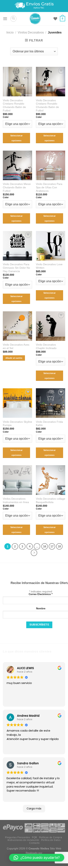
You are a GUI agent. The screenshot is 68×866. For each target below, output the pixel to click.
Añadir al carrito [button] (13, 358)
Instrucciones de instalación (23, 840)
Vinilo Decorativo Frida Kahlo (49, 423)
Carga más (34, 808)
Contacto (34, 843)
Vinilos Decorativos (31, 32)
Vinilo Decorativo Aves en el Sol (16, 346)
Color (6, 117)
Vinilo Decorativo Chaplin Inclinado (46, 346)
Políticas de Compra (50, 837)
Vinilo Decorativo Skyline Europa (17, 423)
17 (51, 546)
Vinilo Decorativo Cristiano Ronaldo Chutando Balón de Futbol (14, 105)
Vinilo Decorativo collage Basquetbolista (50, 500)
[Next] (34, 553)
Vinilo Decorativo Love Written (49, 266)
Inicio (10, 32)
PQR (34, 837)
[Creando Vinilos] (34, 18)
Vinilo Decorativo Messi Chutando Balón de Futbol (17, 187)
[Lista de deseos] (55, 18)
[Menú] (5, 18)
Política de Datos (50, 840)
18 (59, 546)
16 (44, 546)
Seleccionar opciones (16, 138)
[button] (36, 857)
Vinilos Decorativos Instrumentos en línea (16, 500)
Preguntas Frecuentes (17, 837)
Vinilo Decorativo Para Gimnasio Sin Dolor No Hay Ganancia (16, 267)
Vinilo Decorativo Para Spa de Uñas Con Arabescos (49, 187)
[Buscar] (13, 19)
